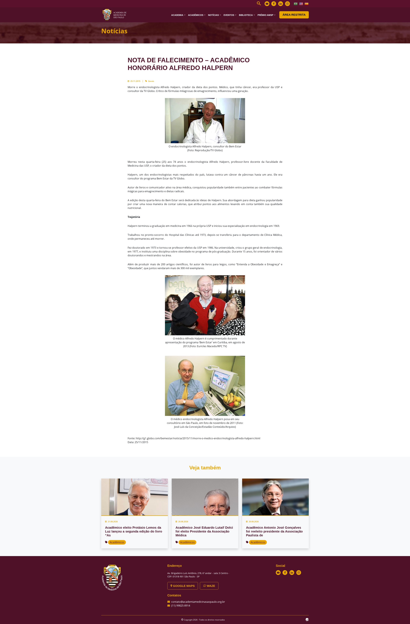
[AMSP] (115, 14)
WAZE (210, 585)
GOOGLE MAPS (183, 585)
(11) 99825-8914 (180, 605)
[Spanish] (307, 3)
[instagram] (287, 3)
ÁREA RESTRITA (294, 14)
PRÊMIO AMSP (265, 15)
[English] (301, 3)
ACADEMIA (177, 15)
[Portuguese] (296, 3)
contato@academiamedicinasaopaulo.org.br (198, 601)
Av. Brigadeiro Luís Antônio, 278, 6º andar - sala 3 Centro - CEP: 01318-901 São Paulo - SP (198, 575)
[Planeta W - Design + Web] (307, 619)
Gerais (151, 81)
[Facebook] (273, 3)
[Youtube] (267, 3)
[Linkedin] (280, 3)
